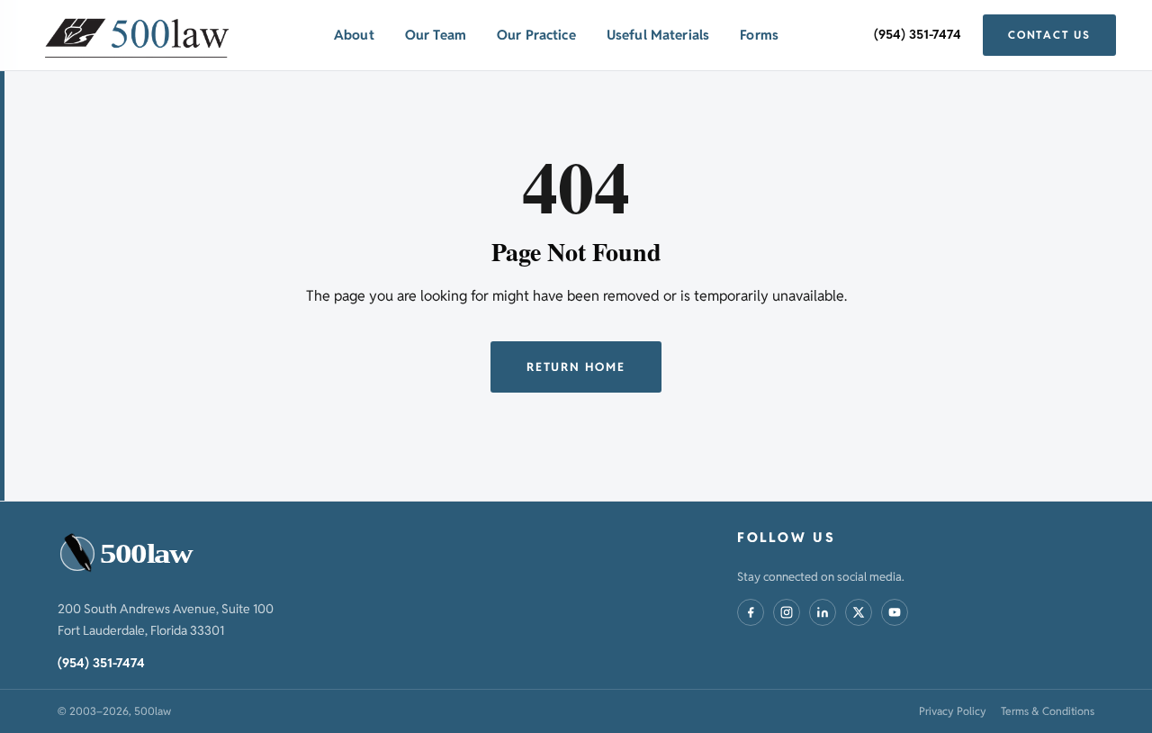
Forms (759, 34)
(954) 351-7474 (917, 34)
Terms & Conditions (1047, 711)
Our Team (435, 34)
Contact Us (1049, 34)
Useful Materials (658, 34)
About (354, 34)
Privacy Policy (952, 711)
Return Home (576, 367)
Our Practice (536, 34)
